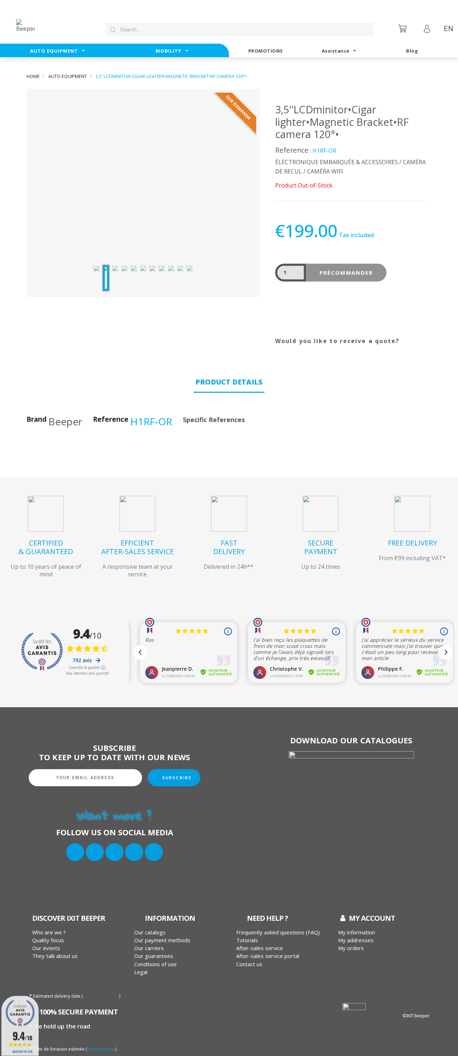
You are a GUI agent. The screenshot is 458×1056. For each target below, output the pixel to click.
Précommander (346, 272)
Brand (36, 419)
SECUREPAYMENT (320, 547)
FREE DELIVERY (412, 543)
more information (101, 996)
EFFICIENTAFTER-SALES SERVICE (137, 547)
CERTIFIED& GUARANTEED (46, 547)
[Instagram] (114, 852)
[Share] (282, 349)
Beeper (65, 421)
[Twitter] (95, 852)
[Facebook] (75, 852)
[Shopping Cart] (403, 28)
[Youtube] (154, 852)
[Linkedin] (134, 852)
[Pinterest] (318, 349)
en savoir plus (101, 1049)
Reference (291, 150)
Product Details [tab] (229, 382)
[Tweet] (300, 349)
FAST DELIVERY (229, 547)
